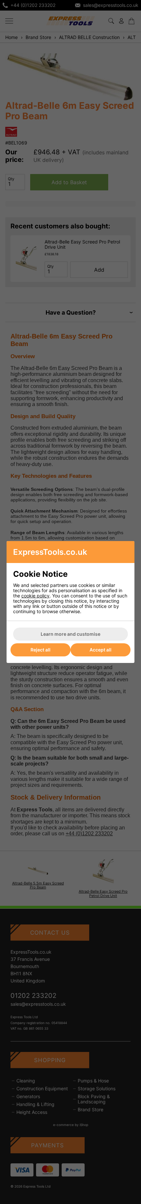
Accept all (100, 649)
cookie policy (35, 595)
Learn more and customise (70, 634)
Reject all (40, 649)
